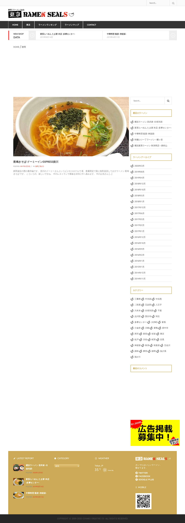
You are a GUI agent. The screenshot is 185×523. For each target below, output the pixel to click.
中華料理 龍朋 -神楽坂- (116, 34)
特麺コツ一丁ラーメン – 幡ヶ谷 (149, 139)
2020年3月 (139, 166)
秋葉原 (157, 345)
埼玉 (158, 316)
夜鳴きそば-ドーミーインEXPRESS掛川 (35, 161)
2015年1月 (139, 267)
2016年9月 (139, 249)
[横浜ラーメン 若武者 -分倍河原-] (18, 467)
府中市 (165, 328)
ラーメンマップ (72, 25)
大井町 (154, 322)
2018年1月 (139, 201)
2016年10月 (140, 243)
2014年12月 (140, 273)
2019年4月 (139, 178)
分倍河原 (149, 310)
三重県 (138, 299)
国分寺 (148, 316)
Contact (91, 25)
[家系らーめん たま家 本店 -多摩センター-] (18, 481)
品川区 (138, 316)
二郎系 (138, 305)
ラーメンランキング (47, 25)
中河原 (148, 299)
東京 (28, 25)
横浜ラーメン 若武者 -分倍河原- (149, 122)
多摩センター (141, 322)
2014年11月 (140, 279)
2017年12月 (140, 207)
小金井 (138, 328)
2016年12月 (140, 237)
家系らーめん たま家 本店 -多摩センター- (57, 34)
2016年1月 (139, 261)
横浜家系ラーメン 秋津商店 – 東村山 (151, 145)
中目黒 (159, 299)
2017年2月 (139, 225)
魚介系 (163, 351)
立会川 (167, 345)
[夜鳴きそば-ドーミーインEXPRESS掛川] (71, 126)
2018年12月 (140, 183)
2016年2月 (139, 255)
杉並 (154, 334)
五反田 (148, 305)
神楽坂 (138, 345)
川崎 (147, 328)
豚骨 (145, 351)
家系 (164, 322)
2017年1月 (139, 231)
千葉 (160, 310)
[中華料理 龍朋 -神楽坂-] (18, 495)
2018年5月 (139, 195)
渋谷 (145, 339)
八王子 (159, 305)
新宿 (145, 334)
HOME (15, 25)
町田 (154, 339)
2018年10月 (140, 189)
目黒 (162, 339)
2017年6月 (139, 213)
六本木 (138, 310)
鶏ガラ (41, 166)
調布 (137, 351)
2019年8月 (139, 172)
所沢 (137, 334)
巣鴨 (156, 328)
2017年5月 (139, 219)
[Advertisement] (92, 72)
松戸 (137, 339)
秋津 (147, 345)
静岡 (37, 166)
